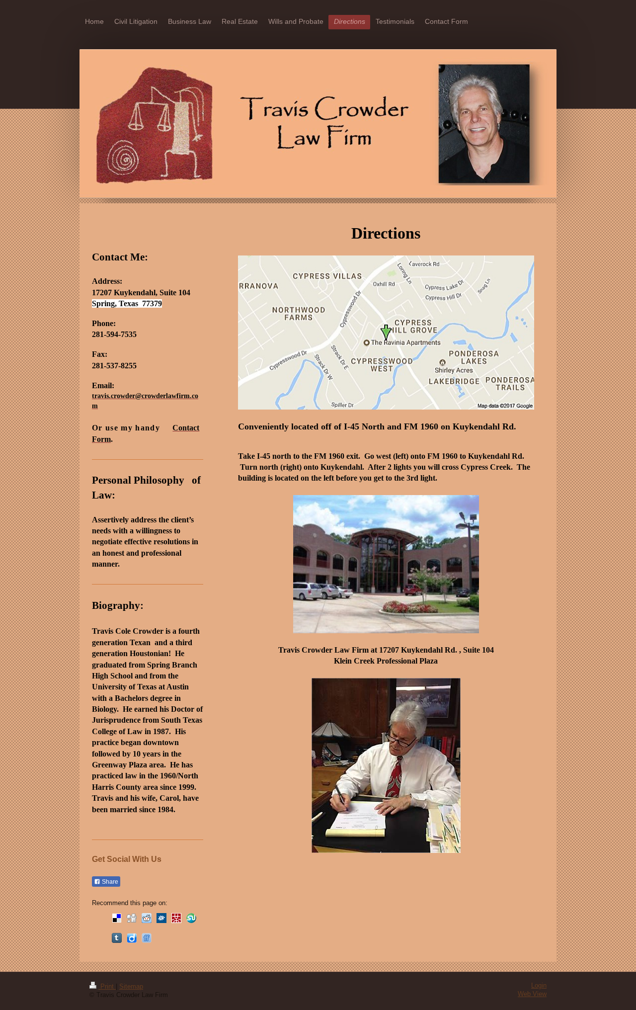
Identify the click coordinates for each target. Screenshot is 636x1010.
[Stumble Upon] (191, 918)
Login (539, 985)
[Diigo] (132, 938)
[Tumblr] (117, 938)
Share (109, 881)
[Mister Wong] (176, 918)
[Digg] (132, 918)
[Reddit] (147, 918)
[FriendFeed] (147, 938)
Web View (532, 994)
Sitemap (131, 986)
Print (107, 986)
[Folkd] (161, 918)
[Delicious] (117, 918)
